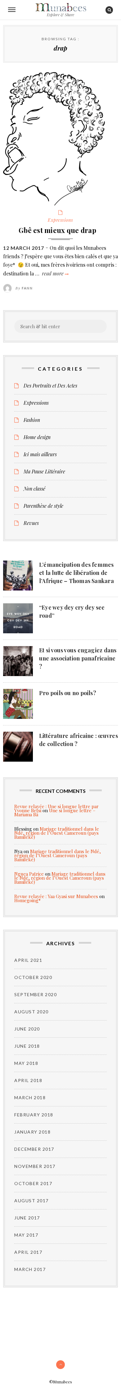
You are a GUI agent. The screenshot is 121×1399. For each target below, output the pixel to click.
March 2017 (30, 1269)
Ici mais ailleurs (40, 454)
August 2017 (31, 1200)
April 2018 (28, 1080)
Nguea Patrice (29, 874)
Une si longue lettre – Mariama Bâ (55, 812)
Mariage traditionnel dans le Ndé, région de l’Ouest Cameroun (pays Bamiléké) (56, 833)
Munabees (60, 7)
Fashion (32, 420)
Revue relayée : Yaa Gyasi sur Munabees (56, 896)
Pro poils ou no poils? (67, 693)
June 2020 (27, 1028)
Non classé (34, 489)
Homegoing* (27, 900)
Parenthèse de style (43, 506)
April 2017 (28, 1252)
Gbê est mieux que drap (57, 230)
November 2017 (35, 1166)
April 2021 (28, 960)
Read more (55, 273)
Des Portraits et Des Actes (50, 385)
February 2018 (33, 1114)
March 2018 (30, 1097)
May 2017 (26, 1235)
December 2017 (34, 1149)
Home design (37, 437)
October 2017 (33, 1183)
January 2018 (32, 1132)
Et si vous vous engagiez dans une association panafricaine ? (78, 658)
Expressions (60, 220)
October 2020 (33, 977)
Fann (27, 288)
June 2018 (27, 1046)
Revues (31, 523)
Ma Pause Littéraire (44, 471)
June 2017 (27, 1217)
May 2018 (26, 1063)
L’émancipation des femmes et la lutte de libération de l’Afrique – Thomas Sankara (76, 573)
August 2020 (31, 1011)
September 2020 (35, 994)
